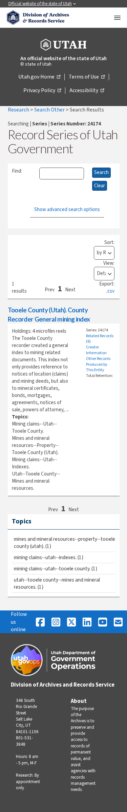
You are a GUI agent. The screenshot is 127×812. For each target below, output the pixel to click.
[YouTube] (102, 621)
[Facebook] (40, 621)
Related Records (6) (99, 339)
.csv (110, 291)
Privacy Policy (42, 90)
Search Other (50, 110)
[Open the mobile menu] (117, 17)
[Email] (118, 621)
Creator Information (96, 350)
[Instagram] (56, 621)
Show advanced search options (67, 209)
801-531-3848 (24, 741)
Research (19, 110)
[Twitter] (71, 621)
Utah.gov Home (39, 77)
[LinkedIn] (87, 621)
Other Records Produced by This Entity (98, 364)
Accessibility (86, 90)
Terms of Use (87, 77)
